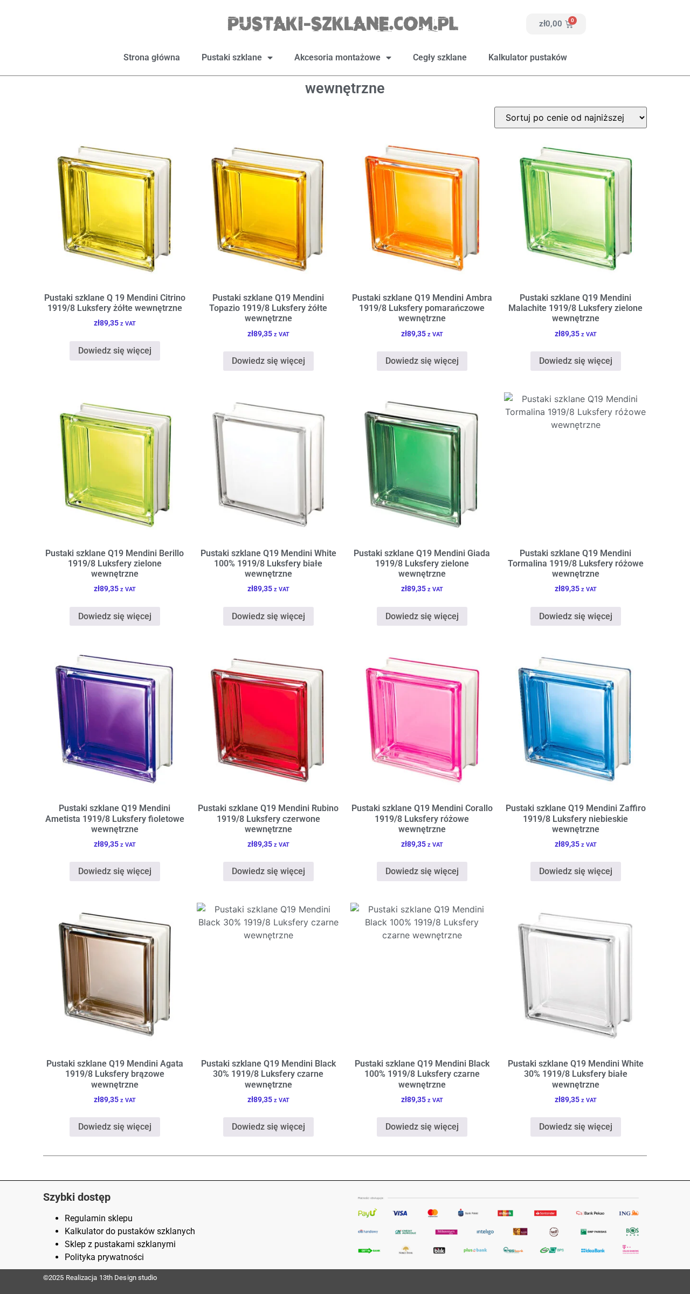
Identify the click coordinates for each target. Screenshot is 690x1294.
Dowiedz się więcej (114, 350)
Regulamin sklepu (99, 1218)
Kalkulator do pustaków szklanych (130, 1231)
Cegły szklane (440, 57)
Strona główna (151, 57)
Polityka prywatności (104, 1257)
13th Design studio (128, 1278)
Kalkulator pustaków (527, 57)
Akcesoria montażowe (337, 57)
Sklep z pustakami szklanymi (120, 1244)
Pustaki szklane (232, 57)
